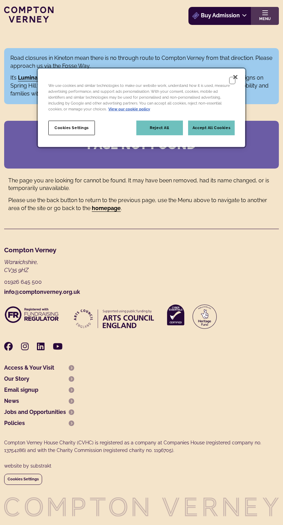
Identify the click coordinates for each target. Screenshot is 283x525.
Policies (14, 423)
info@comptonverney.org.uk (42, 292)
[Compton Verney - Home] (28, 20)
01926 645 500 (23, 282)
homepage (106, 208)
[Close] (235, 76)
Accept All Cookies (211, 127)
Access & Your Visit (29, 367)
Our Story (16, 378)
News (11, 401)
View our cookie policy (129, 108)
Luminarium (34, 77)
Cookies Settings (23, 479)
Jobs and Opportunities (35, 412)
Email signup (21, 390)
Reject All (159, 127)
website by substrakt (27, 466)
